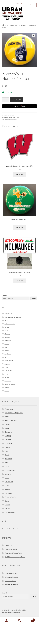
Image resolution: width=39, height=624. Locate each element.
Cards (6, 330)
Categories (8, 432)
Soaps (7, 501)
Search (4, 295)
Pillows (6, 377)
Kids (5, 357)
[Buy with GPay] (19, 106)
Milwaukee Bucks (10, 581)
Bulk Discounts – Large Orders (15, 557)
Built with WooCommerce (11, 613)
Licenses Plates (9, 361)
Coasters (7, 337)
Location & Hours (11, 549)
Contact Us (8, 545)
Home (6, 25)
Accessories (8, 314)
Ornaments (8, 371)
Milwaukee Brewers (11, 119)
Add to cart (17, 99)
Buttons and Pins (15, 25)
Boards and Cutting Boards (12, 317)
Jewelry (6, 350)
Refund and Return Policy (13, 553)
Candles (7, 327)
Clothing (7, 334)
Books (6, 320)
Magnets (7, 364)
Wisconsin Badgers (11, 585)
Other (6, 374)
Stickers (7, 387)
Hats (6, 347)
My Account (6, 620)
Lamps (7, 466)
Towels (6, 391)
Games (6, 344)
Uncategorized (10, 512)
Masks (6, 367)
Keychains (7, 354)
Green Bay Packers (11, 573)
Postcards (7, 381)
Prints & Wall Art (9, 384)
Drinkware (7, 340)
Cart (30, 618)
